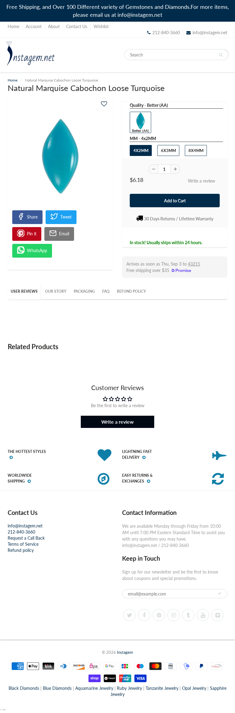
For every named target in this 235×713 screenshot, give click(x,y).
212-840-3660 (21, 531)
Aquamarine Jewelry (94, 688)
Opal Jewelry (194, 688)
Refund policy (21, 550)
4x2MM (140, 150)
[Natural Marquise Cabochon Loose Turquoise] (60, 156)
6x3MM (168, 150)
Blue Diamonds (57, 688)
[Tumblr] (188, 615)
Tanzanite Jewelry (162, 688)
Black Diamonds (24, 688)
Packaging (84, 291)
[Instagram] (173, 615)
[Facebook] (144, 615)
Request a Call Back (26, 538)
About (54, 26)
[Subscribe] (220, 593)
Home (13, 26)
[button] (104, 103)
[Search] (221, 55)
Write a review (201, 180)
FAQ (106, 291)
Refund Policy (131, 291)
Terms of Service (23, 544)
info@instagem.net (209, 32)
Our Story (55, 291)
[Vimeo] (217, 615)
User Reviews (24, 291)
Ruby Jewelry (129, 688)
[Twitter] (129, 615)
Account (34, 26)
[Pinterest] (159, 615)
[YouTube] (203, 615)
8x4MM (195, 150)
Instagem (125, 652)
